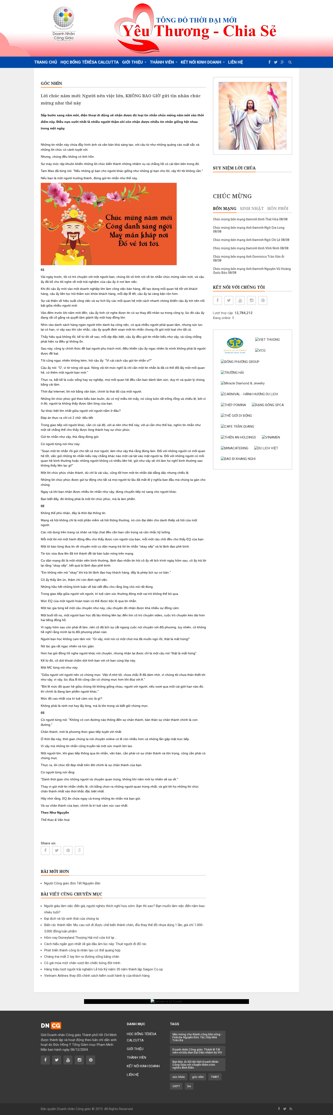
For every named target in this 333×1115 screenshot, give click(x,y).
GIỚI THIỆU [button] (132, 62)
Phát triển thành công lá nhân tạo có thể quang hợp (82, 950)
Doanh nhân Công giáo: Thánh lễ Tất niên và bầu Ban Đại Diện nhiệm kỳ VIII (197, 1051)
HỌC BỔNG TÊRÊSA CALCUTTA (89, 62)
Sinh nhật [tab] (252, 208)
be (189, 1086)
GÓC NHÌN (51, 83)
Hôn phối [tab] (277, 208)
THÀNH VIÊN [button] (162, 62)
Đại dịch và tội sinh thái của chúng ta (71, 919)
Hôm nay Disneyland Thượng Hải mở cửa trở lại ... (80, 938)
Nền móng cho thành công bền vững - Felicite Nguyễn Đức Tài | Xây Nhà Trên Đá (197, 1037)
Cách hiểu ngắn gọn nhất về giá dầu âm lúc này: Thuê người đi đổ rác (95, 944)
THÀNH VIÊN (136, 1057)
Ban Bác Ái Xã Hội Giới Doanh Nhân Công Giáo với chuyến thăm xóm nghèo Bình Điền (195, 1064)
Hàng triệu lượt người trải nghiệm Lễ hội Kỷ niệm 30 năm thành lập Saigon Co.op (103, 969)
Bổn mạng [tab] (224, 208)
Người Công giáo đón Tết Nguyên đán (72, 883)
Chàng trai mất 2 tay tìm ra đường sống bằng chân (81, 957)
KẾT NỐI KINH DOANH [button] (201, 62)
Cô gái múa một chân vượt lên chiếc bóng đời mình (82, 963)
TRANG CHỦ (45, 62)
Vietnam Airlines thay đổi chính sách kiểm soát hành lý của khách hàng (97, 976)
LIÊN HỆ (235, 62)
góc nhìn (198, 1077)
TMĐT (215, 1077)
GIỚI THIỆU (135, 1049)
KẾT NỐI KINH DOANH (143, 1066)
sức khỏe (178, 1077)
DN (50, 1025)
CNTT (176, 1086)
